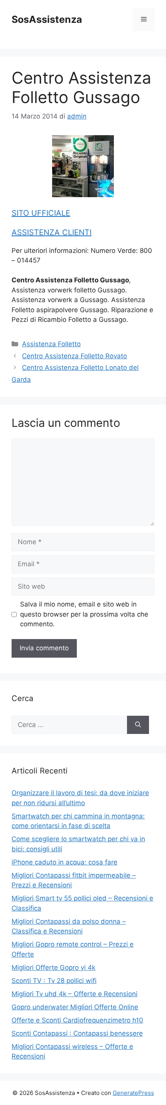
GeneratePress (133, 1092)
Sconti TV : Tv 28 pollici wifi (54, 981)
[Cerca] (138, 725)
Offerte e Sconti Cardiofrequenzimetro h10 (77, 1020)
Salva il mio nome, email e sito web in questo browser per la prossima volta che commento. (84, 614)
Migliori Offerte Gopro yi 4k (53, 967)
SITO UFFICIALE (41, 213)
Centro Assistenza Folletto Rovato (74, 356)
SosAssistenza (47, 19)
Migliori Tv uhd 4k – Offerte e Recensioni (74, 994)
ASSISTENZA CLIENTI (51, 232)
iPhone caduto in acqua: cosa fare (64, 862)
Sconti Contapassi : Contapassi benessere (77, 1033)
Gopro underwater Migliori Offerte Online (75, 1007)
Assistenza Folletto (51, 344)
